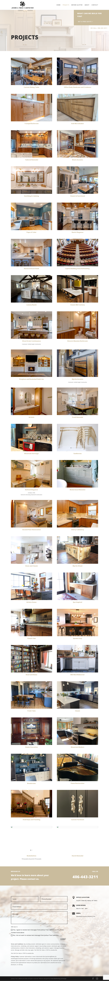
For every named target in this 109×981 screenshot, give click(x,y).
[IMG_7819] (31, 599)
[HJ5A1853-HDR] (31, 229)
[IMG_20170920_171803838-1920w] (77, 780)
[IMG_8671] (31, 636)
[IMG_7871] (77, 599)
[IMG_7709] (77, 563)
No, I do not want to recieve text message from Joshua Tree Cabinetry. (36, 935)
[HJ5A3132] (31, 376)
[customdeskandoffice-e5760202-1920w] (31, 744)
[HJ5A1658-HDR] (31, 266)
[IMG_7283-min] (31, 527)
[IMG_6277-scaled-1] (31, 780)
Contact (95, 5)
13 (86, 411)
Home (58, 5)
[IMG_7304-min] (77, 527)
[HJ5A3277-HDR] (77, 338)
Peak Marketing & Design (58, 978)
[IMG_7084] (77, 708)
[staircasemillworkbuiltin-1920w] (31, 817)
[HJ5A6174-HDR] (31, 84)
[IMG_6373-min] (77, 451)
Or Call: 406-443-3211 (99, 28)
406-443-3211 (85, 876)
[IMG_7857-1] (31, 672)
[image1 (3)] (77, 302)
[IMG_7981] (31, 302)
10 (82, 226)
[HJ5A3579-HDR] (31, 338)
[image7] (31, 451)
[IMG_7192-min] (31, 487)
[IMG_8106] (77, 636)
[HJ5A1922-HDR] (31, 193)
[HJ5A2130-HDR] (31, 121)
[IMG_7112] (77, 744)
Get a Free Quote (85, 21)
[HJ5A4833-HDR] (77, 414)
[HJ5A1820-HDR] (77, 229)
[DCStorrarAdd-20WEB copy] (77, 827)
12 (85, 226)
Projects (66, 5)
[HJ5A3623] (77, 376)
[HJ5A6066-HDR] (77, 84)
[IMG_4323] (77, 817)
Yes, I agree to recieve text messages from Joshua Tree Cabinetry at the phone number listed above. (37, 931)
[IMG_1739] (77, 121)
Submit (63, 939)
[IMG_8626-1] (77, 672)
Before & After (76, 5)
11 (83, 411)
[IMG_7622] (31, 563)
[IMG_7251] (77, 487)
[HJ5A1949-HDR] (77, 193)
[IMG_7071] (31, 708)
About (87, 5)
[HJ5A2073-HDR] (77, 157)
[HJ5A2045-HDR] (31, 157)
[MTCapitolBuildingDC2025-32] (77, 266)
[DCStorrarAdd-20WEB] (31, 827)
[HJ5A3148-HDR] (31, 414)
